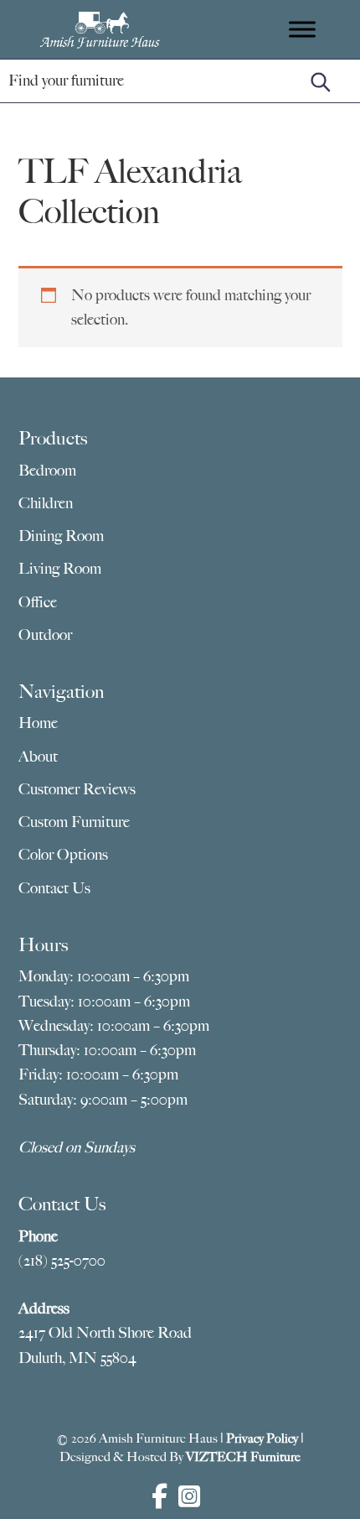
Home (38, 723)
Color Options (63, 854)
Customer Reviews (77, 789)
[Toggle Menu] (302, 29)
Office (37, 602)
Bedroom (47, 470)
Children (45, 503)
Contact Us (54, 888)
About (38, 756)
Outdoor (45, 635)
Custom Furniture (74, 822)
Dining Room (61, 536)
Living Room (59, 568)
